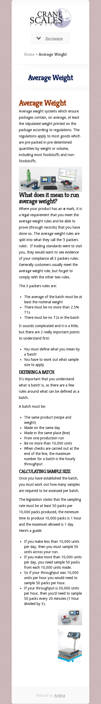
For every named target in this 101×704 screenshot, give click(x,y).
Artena (59, 695)
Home (29, 54)
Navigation (54, 38)
